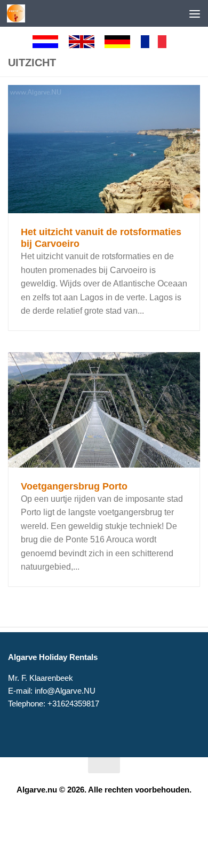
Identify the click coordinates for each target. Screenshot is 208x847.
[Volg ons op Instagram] (113, 816)
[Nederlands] (50, 42)
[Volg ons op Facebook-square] (94, 816)
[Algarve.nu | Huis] (19, 13)
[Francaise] (158, 42)
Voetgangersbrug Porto (74, 486)
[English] (86, 42)
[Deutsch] (122, 42)
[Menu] (194, 13)
